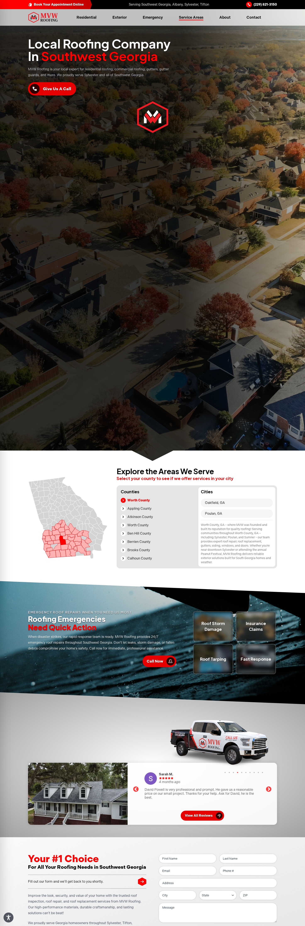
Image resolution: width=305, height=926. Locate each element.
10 (262, 772)
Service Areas (191, 17)
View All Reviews (203, 815)
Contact (253, 17)
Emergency (153, 17)
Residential (86, 17)
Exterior (119, 17)
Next (269, 789)
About (225, 17)
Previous (136, 789)
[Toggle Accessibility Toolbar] (8, 917)
